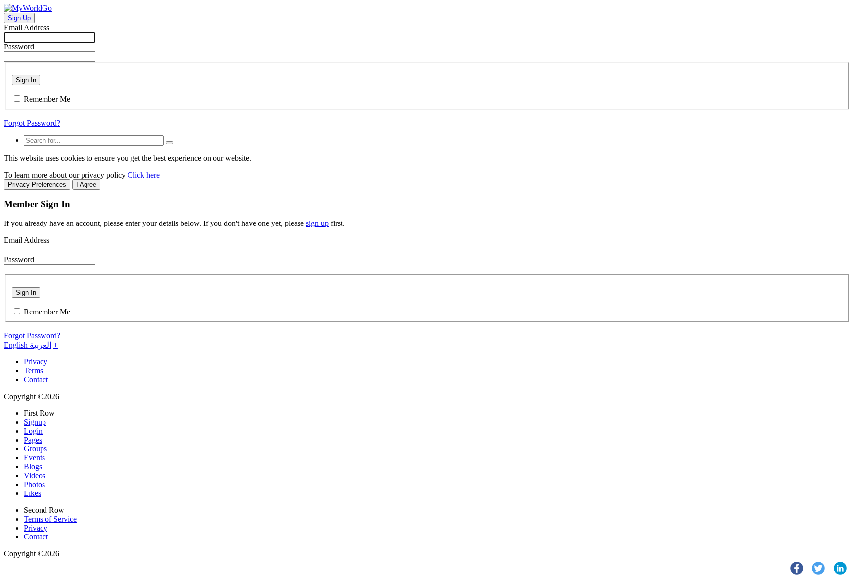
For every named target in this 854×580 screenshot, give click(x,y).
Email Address (26, 27)
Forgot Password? (32, 123)
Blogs (33, 466)
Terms (33, 370)
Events (34, 457)
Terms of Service (50, 519)
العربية (40, 345)
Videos (34, 475)
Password (19, 47)
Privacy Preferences (37, 184)
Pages (33, 440)
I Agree (86, 184)
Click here (144, 175)
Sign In (26, 80)
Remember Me (47, 99)
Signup (35, 422)
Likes (32, 493)
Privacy (35, 361)
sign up (317, 223)
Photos (34, 484)
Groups (35, 449)
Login (33, 431)
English (17, 345)
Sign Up (19, 18)
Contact (36, 379)
